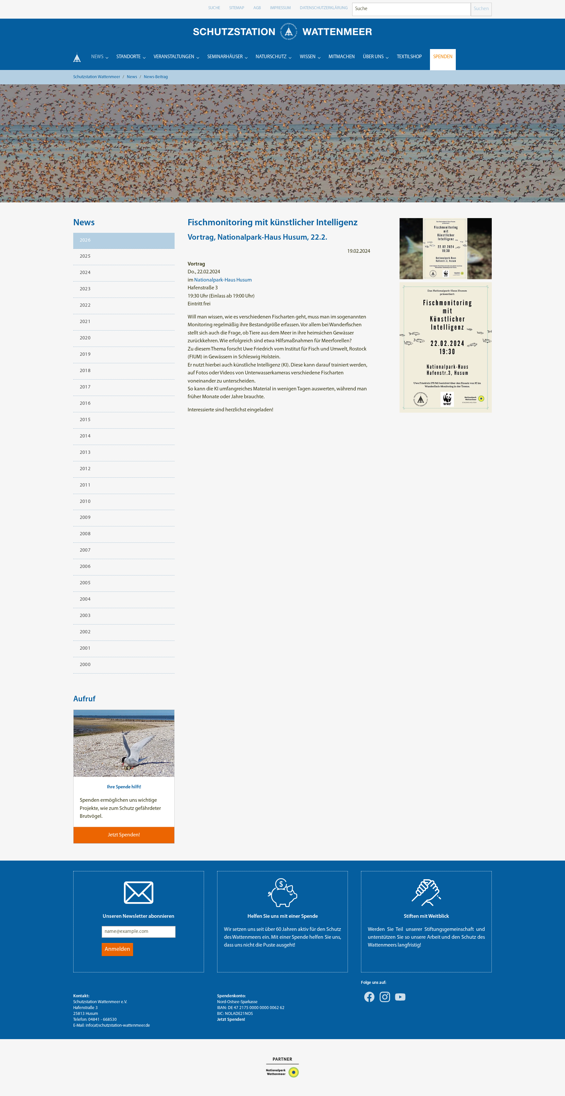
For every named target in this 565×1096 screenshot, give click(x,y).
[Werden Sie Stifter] (426, 892)
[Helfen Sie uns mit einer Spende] (282, 892)
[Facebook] (368, 1001)
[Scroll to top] (550, 1081)
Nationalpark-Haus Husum (223, 280)
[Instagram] (383, 1001)
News (84, 223)
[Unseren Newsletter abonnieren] (138, 892)
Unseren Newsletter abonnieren (138, 916)
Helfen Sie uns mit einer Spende (283, 916)
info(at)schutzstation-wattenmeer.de (118, 1025)
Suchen (481, 9)
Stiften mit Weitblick (426, 916)
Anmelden (117, 949)
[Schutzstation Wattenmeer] (282, 31)
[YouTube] (399, 1001)
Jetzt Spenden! (231, 1020)
